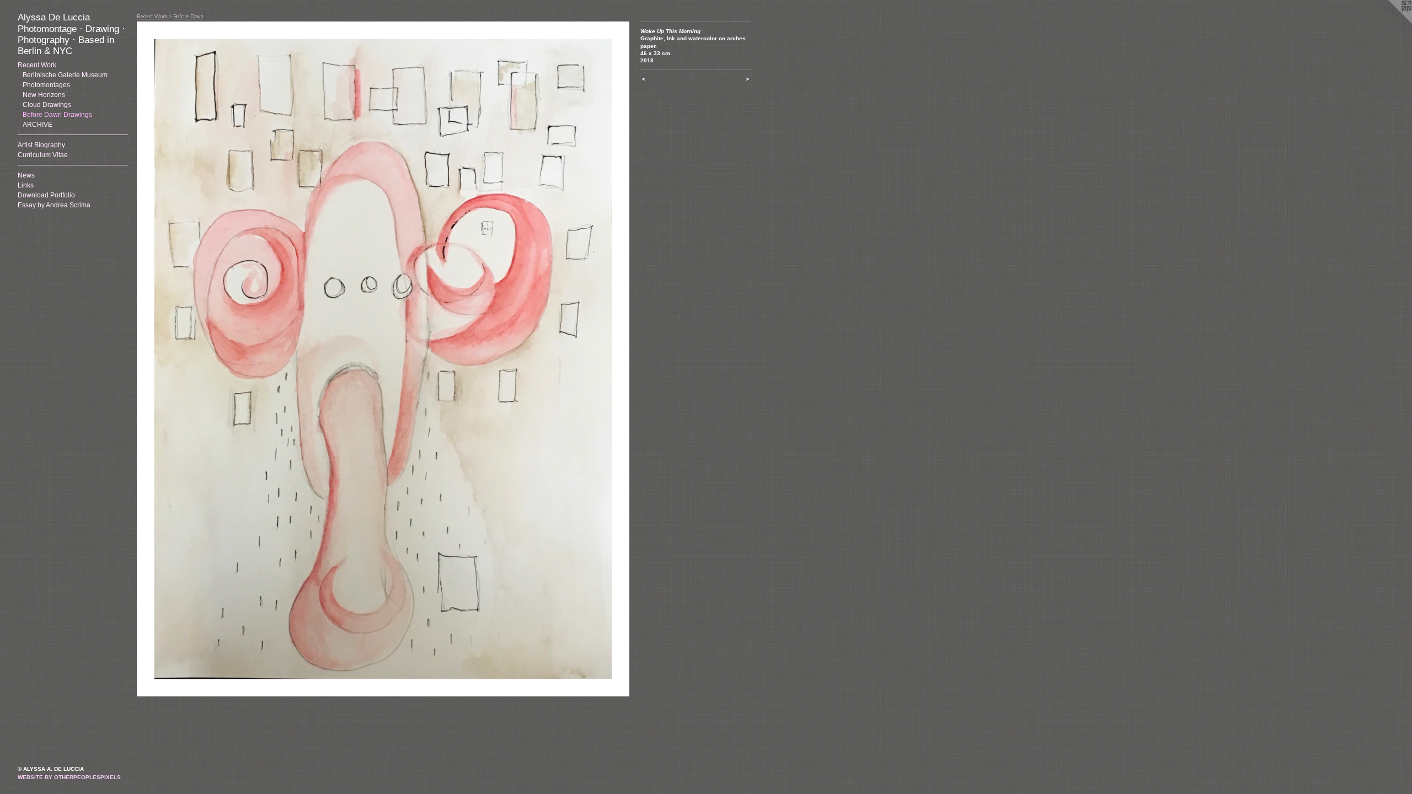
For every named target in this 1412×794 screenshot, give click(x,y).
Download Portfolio (46, 195)
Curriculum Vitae (43, 155)
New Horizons (44, 95)
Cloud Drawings (47, 105)
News (26, 175)
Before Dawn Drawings (57, 115)
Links (26, 185)
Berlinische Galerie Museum (65, 75)
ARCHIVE (37, 124)
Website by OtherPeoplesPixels (69, 777)
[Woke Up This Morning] (383, 359)
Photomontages (46, 85)
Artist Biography (41, 145)
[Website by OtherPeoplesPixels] (1390, 22)
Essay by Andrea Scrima (54, 205)
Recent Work (37, 65)
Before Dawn (188, 16)
